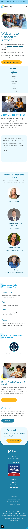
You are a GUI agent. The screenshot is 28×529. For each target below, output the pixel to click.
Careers (14, 88)
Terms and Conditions (14, 494)
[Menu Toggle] (26, 6)
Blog (14, 86)
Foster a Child (14, 485)
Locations (14, 78)
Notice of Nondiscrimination (14, 507)
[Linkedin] (14, 462)
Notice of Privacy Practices (14, 499)
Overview (14, 71)
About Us (14, 479)
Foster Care (14, 81)
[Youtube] (16, 462)
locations (20, 48)
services (9, 46)
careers (21, 46)
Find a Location (14, 490)
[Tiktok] (19, 462)
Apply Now (13, 91)
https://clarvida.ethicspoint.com (18, 523)
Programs (14, 76)
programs (15, 46)
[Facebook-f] (9, 462)
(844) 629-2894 (6, 523)
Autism (14, 83)
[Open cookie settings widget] (2, 526)
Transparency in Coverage (14, 504)
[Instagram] (11, 462)
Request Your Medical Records (14, 501)
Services (14, 73)
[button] (11, 163)
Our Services (14, 487)
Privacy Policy (14, 496)
